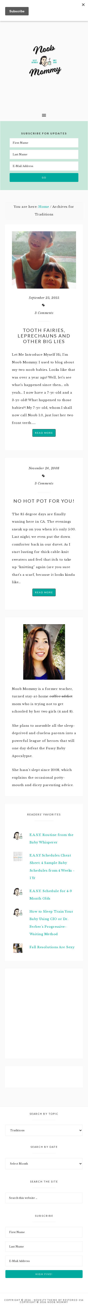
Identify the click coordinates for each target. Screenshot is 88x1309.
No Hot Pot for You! (44, 501)
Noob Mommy (44, 61)
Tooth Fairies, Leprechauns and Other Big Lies (44, 335)
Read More (44, 432)
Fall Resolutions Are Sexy (52, 947)
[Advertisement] (47, 1020)
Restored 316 (73, 1300)
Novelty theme (45, 1300)
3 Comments (44, 313)
